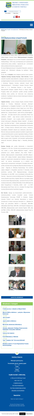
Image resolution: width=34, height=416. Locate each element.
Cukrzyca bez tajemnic (8, 333)
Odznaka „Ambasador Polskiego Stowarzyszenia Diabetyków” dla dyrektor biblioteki (15, 328)
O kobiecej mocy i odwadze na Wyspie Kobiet (14, 309)
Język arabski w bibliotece (9, 321)
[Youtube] (17, 17)
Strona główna (8, 13)
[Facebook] (14, 17)
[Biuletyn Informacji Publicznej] (19, 17)
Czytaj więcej (29, 413)
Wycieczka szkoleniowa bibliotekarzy (12, 324)
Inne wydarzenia (14, 29)
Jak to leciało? (6, 317)
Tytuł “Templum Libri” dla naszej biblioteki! (14, 340)
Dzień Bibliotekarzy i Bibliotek (10, 336)
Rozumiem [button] (22, 413)
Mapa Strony (15, 13)
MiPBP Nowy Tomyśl (5, 29)
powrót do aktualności (17, 297)
